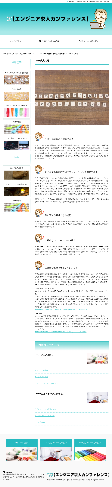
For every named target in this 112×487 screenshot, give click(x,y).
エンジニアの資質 (16, 168)
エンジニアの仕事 (41, 370)
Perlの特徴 (17, 122)
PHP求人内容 (40, 422)
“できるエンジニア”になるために (47, 383)
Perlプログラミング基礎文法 (16, 106)
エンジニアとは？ (16, 41)
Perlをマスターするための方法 (16, 73)
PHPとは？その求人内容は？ (50, 41)
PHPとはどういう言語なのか (16, 184)
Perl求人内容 (16, 89)
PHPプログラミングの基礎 (44, 416)
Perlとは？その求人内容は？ (89, 41)
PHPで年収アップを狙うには (16, 138)
